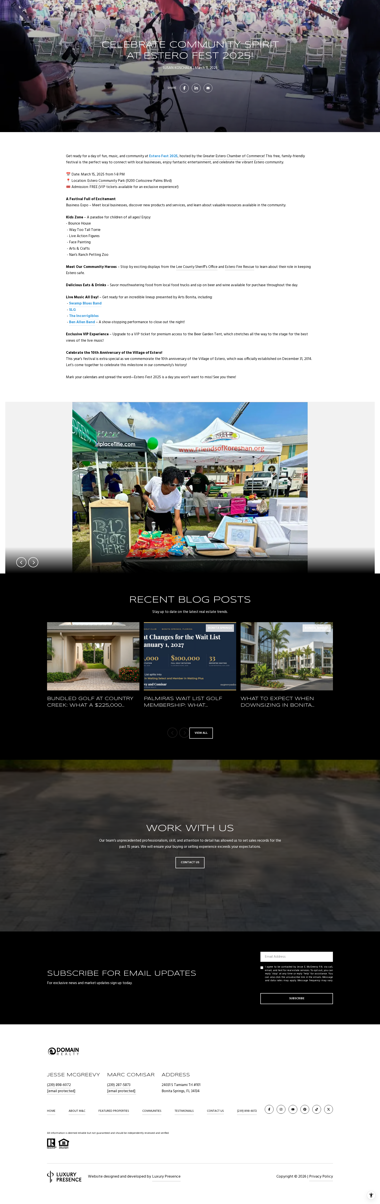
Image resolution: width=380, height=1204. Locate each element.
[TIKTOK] (316, 1109)
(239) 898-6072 (59, 1085)
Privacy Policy (272, 984)
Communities (151, 1111)
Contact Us (215, 1111)
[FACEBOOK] (269, 1109)
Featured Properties (114, 1111)
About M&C (77, 1111)
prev (21, 562)
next (33, 562)
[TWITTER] (328, 1109)
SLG (72, 310)
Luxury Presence (166, 1176)
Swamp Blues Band (85, 303)
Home (51, 1111)
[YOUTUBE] (293, 1109)
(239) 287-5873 (118, 1085)
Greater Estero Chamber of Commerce (233, 156)
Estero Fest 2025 (163, 156)
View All (201, 733)
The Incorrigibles (84, 316)
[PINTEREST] (304, 1109)
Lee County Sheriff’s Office (196, 267)
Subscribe (296, 998)
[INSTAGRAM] (281, 1109)
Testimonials (184, 1111)
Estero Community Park (106, 181)
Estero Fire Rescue (239, 267)
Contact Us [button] (190, 862)
